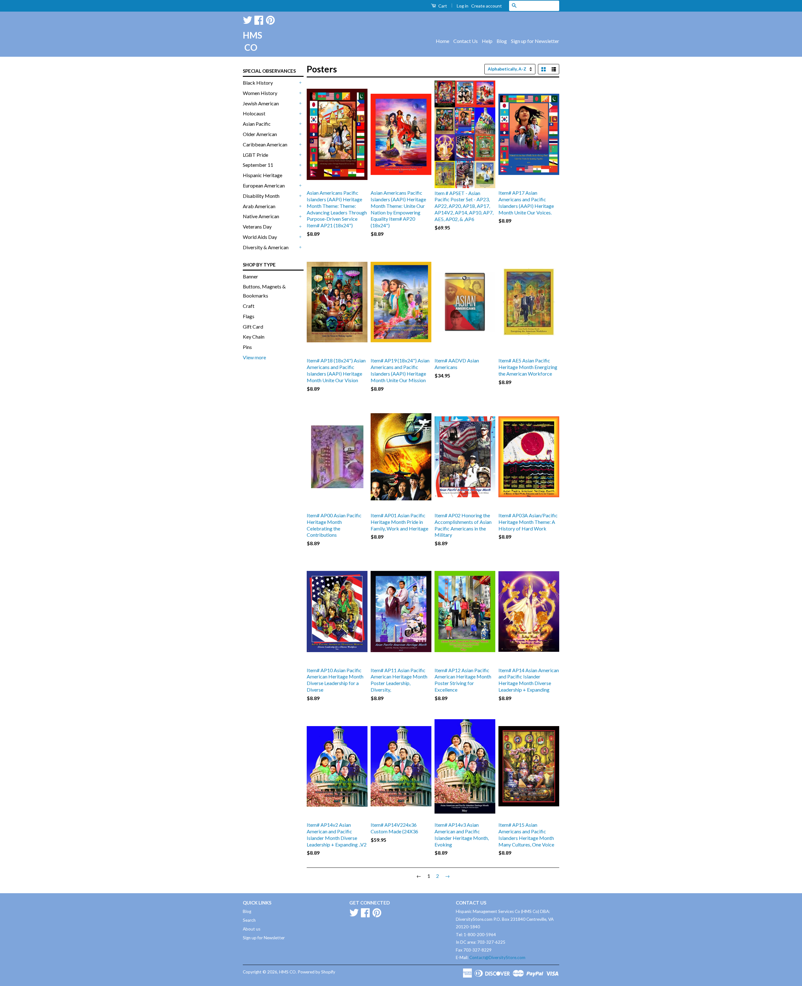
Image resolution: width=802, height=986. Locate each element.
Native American (261, 216)
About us (251, 928)
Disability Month (261, 196)
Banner (250, 276)
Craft (248, 306)
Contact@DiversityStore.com (497, 957)
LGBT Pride (255, 155)
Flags (248, 316)
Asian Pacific (257, 124)
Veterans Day (257, 226)
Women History (260, 93)
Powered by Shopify (316, 971)
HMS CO (250, 41)
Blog (502, 41)
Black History (258, 83)
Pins (247, 347)
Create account (486, 5)
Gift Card (253, 327)
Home (442, 41)
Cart (442, 5)
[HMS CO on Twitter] (247, 19)
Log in (462, 5)
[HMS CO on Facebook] (258, 19)
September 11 (258, 165)
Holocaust (254, 113)
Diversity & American (266, 247)
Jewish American (261, 103)
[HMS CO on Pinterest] (270, 19)
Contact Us (465, 41)
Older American (260, 134)
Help (487, 41)
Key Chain (253, 337)
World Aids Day (260, 237)
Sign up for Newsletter (535, 41)
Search (249, 920)
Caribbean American (265, 144)
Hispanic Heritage (262, 175)
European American (264, 185)
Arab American (259, 206)
